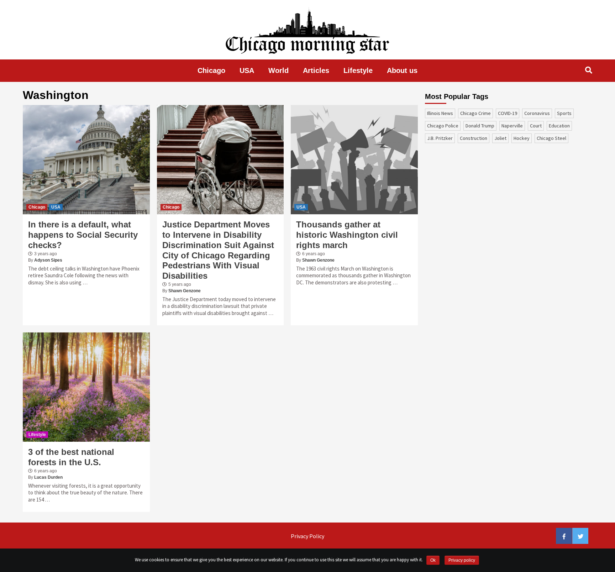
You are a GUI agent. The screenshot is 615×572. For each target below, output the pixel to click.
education (559, 125)
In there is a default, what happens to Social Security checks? (83, 235)
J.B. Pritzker (440, 138)
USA (247, 70)
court (536, 125)
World (278, 70)
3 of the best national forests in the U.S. (71, 457)
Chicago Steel (551, 138)
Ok (433, 560)
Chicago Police (442, 125)
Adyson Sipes (48, 260)
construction (473, 138)
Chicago (211, 70)
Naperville (512, 125)
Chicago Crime (475, 113)
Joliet (500, 138)
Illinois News (440, 113)
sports (564, 113)
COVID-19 (507, 113)
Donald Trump (480, 125)
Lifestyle (358, 70)
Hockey (522, 138)
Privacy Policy (307, 536)
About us (402, 70)
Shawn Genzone (184, 290)
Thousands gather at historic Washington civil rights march (347, 235)
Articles (316, 70)
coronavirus (537, 113)
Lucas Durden (48, 477)
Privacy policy (461, 560)
